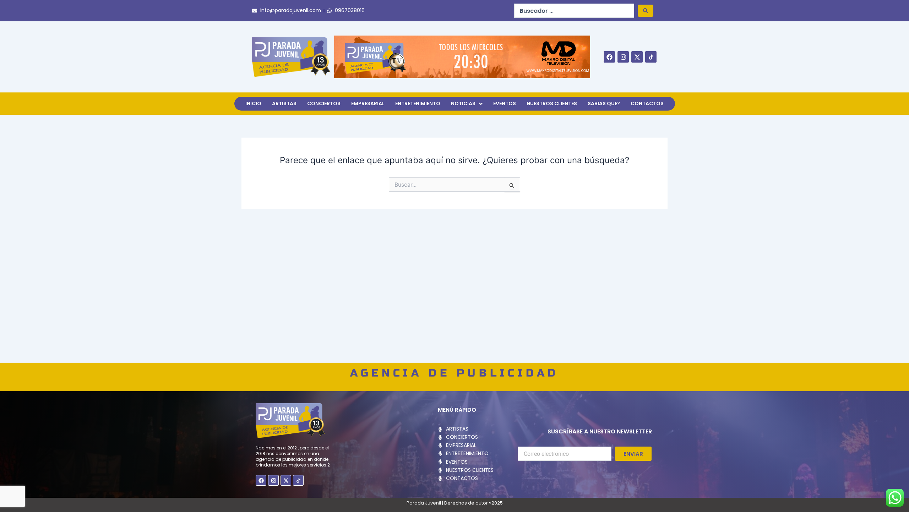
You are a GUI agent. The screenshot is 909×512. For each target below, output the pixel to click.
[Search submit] (645, 11)
